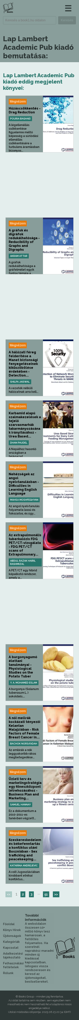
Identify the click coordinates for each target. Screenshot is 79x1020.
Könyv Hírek (12, 930)
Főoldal (9, 924)
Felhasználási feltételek (13, 965)
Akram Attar (18, 256)
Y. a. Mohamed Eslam (23, 682)
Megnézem (18, 101)
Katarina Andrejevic (24, 865)
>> (56, 894)
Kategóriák (11, 942)
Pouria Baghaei (20, 118)
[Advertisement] (39, 184)
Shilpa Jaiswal (20, 381)
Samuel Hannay (20, 804)
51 (46, 894)
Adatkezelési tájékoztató (13, 955)
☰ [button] (68, 8)
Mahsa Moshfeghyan (24, 499)
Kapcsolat (10, 947)
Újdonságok (12, 936)
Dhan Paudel (18, 442)
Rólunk (8, 973)
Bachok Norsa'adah (23, 743)
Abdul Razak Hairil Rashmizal (23, 562)
